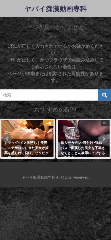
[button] (7, 138)
